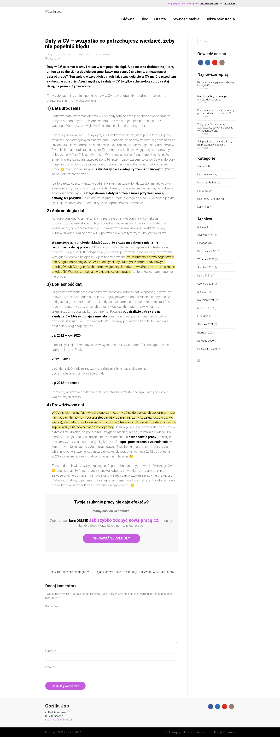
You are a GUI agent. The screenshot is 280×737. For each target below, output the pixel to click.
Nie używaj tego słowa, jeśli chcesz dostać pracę (212, 98)
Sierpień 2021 (205, 267)
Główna (127, 19)
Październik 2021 (207, 251)
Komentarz (52, 606)
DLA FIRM (229, 3)
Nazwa (50, 650)
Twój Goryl (52, 54)
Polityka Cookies (224, 732)
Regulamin (203, 732)
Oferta (160, 19)
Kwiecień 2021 (205, 300)
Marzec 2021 (204, 308)
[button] (111, 538)
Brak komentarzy (103, 54)
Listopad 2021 (205, 243)
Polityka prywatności (179, 732)
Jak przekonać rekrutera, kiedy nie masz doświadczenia (214, 143)
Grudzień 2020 (205, 332)
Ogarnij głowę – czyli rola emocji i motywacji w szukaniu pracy (135, 571)
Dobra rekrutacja (220, 19)
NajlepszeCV (84, 54)
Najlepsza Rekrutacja (209, 182)
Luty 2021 (203, 316)
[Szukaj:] (216, 41)
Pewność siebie (185, 19)
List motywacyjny (207, 174)
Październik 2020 (207, 348)
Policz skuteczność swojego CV (69, 571)
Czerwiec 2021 (205, 283)
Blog (144, 19)
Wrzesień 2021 (205, 259)
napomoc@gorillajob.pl (58, 719)
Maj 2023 (202, 226)
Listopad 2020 (205, 340)
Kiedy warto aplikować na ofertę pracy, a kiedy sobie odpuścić (215, 112)
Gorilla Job (203, 166)
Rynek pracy (204, 206)
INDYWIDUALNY (209, 3)
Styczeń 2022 (205, 234)
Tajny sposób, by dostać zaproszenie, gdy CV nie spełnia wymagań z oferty (215, 127)
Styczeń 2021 (205, 324)
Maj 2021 (202, 291)
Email (49, 667)
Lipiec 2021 (203, 275)
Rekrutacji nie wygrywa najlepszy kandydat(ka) (215, 84)
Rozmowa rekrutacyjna (210, 198)
